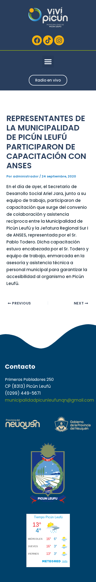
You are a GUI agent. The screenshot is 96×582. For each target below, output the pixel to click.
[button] (48, 61)
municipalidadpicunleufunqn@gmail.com (49, 400)
